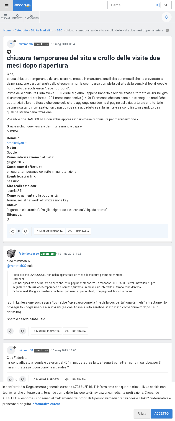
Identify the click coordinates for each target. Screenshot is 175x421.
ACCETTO (161, 413)
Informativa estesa (46, 404)
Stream (5, 18)
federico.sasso (28, 253)
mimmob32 (25, 44)
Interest (17, 18)
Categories (32, 18)
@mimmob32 (17, 266)
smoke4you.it (17, 143)
